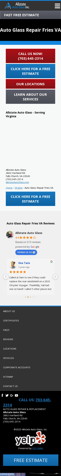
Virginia (18, 187)
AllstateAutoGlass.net (17, 182)
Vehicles (8, 357)
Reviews (8, 339)
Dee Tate (24, 263)
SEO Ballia (37, 448)
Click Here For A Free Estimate (30, 71)
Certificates (11, 320)
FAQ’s (6, 329)
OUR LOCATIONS (30, 84)
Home (9, 187)
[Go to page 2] (30, 297)
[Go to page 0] (25, 297)
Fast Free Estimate (21, 14)
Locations (9, 348)
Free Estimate (31, 460)
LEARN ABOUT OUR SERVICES (30, 96)
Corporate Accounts (16, 367)
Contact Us (10, 386)
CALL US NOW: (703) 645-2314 (30, 56)
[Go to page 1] (28, 297)
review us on (24, 252)
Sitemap (8, 376)
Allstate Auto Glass (28, 233)
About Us (9, 311)
